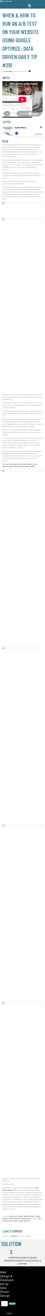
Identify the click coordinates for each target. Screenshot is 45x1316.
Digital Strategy (29, 1216)
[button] (12, 1303)
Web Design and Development (19, 1218)
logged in (14, 1236)
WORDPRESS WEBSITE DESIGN (22, 1257)
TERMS (9, 1313)
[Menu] (29, 6)
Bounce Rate (12, 1221)
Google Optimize (24, 1221)
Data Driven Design (16, 1216)
